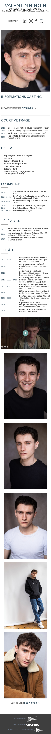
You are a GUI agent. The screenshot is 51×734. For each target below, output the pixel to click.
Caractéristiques (17, 108)
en (41, 22)
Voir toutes (24, 703)
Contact (13, 21)
